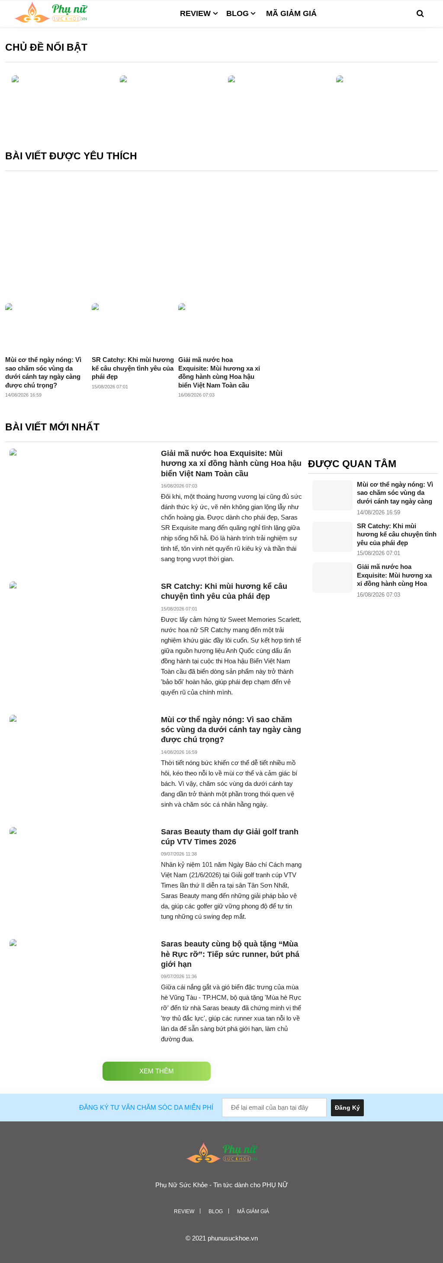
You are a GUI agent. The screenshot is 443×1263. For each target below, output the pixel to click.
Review (195, 13)
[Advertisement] (221, 238)
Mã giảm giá (291, 13)
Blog (237, 13)
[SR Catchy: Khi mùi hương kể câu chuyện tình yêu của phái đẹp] (332, 537)
